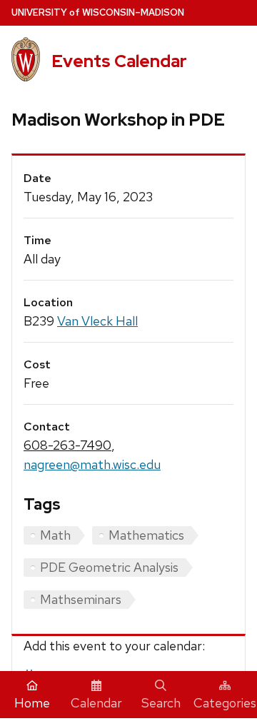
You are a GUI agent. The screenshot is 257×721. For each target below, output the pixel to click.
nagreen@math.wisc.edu (92, 464)
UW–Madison (97, 12)
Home (32, 703)
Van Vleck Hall (97, 321)
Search (161, 703)
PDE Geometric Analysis (109, 567)
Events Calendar (119, 61)
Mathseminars (80, 599)
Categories (224, 703)
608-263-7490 (67, 445)
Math (55, 535)
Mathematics (146, 535)
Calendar (96, 703)
